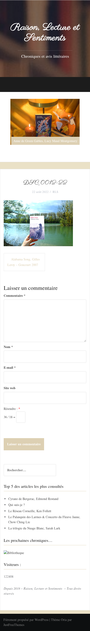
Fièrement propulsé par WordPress (25, 619)
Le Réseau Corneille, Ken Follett (29, 511)
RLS (55, 192)
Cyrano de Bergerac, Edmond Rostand (33, 499)
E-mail (10, 367)
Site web (9, 387)
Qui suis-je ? (16, 505)
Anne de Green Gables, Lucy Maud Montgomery (45, 141)
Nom (8, 346)
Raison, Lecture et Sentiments (45, 33)
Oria (64, 619)
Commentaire (14, 295)
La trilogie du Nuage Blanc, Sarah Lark (34, 528)
